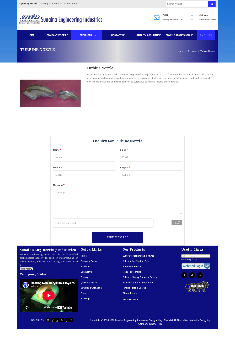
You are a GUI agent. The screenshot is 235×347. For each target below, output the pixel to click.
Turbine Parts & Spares (134, 287)
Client (84, 293)
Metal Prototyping (132, 271)
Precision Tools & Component (138, 282)
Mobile (57, 167)
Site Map (85, 298)
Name (57, 149)
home (180, 51)
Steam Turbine (130, 293)
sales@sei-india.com (173, 19)
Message (59, 185)
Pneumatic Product (132, 266)
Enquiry (206, 35)
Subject (125, 167)
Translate (202, 259)
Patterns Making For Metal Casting (140, 277)
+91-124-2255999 (207, 19)
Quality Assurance (148, 35)
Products (86, 35)
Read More (25, 268)
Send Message (117, 237)
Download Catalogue (179, 35)
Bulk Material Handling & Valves (138, 255)
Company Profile (57, 35)
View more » (130, 299)
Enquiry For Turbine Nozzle (117, 141)
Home (31, 35)
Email (124, 149)
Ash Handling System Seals (136, 261)
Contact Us (118, 35)
